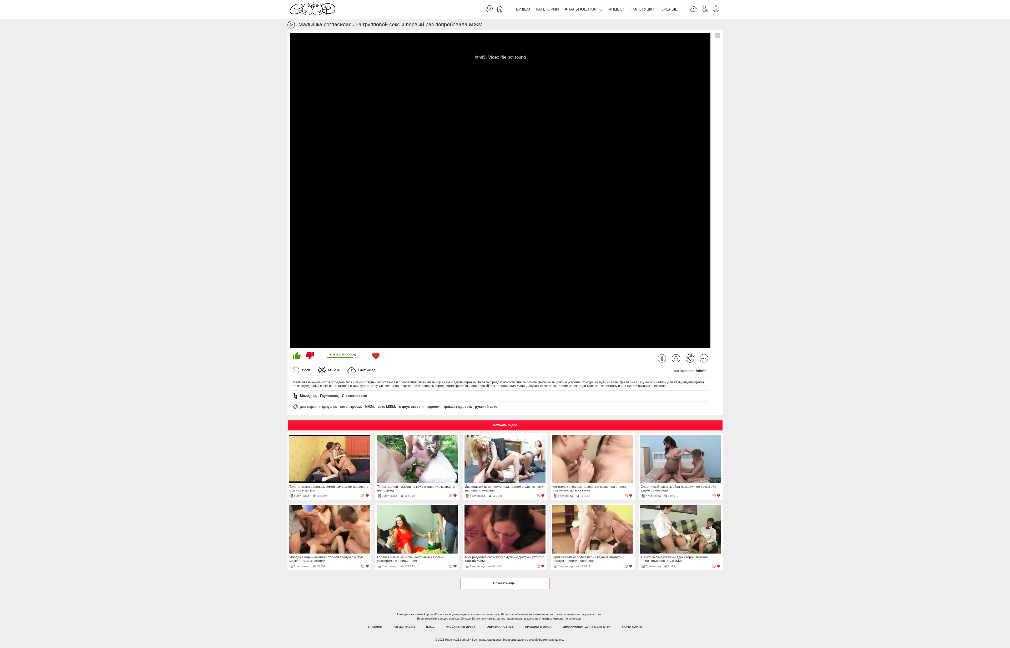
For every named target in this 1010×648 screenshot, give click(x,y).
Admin (701, 371)
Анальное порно (584, 9)
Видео (523, 9)
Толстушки (643, 9)
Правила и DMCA (538, 626)
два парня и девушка (318, 407)
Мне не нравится (309, 356)
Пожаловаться (676, 358)
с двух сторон (411, 407)
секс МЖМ (386, 407)
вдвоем (433, 407)
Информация (662, 358)
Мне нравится (296, 356)
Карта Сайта (632, 626)
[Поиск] (489, 8)
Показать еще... (505, 583)
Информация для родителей (586, 626)
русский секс (486, 407)
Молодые (308, 396)
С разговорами (354, 396)
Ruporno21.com (433, 614)
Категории (547, 9)
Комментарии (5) (703, 358)
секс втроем (350, 407)
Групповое (329, 396)
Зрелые (669, 9)
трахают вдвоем (457, 407)
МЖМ (369, 407)
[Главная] (499, 10)
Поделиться (689, 358)
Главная (375, 626)
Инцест (616, 9)
